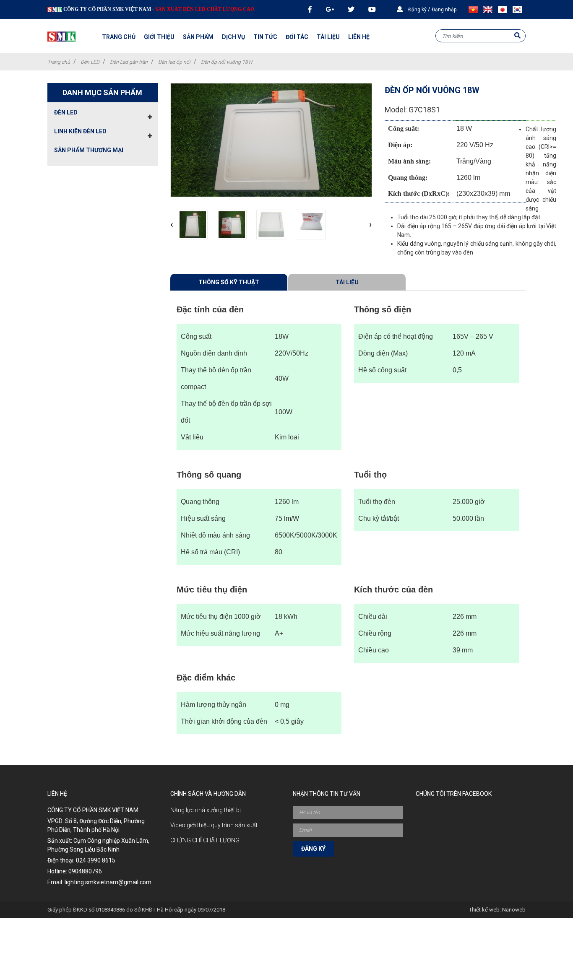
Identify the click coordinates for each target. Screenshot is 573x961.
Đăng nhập (444, 10)
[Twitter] (351, 9)
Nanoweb (514, 909)
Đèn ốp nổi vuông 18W (227, 62)
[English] (489, 9)
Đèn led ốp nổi (174, 62)
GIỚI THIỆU (159, 37)
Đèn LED (90, 62)
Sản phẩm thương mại (88, 150)
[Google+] (330, 9)
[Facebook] (310, 9)
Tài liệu (347, 282)
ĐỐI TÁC (297, 37)
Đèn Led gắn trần (129, 62)
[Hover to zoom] (271, 140)
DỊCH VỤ (233, 37)
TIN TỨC (265, 37)
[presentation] (171, 224)
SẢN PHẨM (198, 37)
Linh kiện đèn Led (80, 131)
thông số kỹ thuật (228, 282)
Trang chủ (118, 37)
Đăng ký (417, 10)
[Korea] (519, 9)
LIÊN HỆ (359, 37)
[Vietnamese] (475, 9)
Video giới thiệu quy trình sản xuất (214, 825)
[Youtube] (372, 9)
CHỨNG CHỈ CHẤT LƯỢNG (205, 840)
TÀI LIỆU (328, 37)
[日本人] (504, 9)
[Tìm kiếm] (517, 35)
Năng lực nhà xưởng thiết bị (205, 810)
